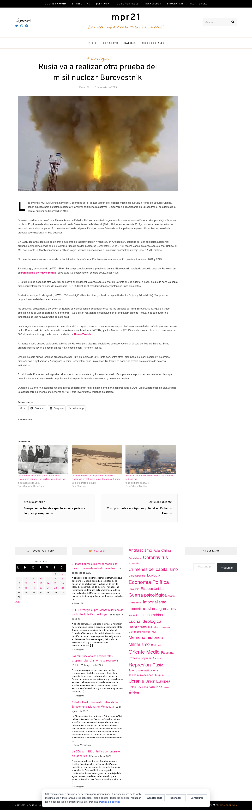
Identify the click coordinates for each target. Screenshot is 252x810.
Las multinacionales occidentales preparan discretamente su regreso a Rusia (95, 661)
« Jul (18, 602)
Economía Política (149, 581)
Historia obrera (135, 602)
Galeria (130, 43)
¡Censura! (103, 4)
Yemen (166, 687)
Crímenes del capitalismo (153, 569)
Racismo (157, 658)
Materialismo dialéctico (159, 627)
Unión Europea (157, 681)
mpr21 (126, 17)
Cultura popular (137, 575)
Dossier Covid (55, 4)
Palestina (167, 652)
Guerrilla (171, 595)
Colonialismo (135, 558)
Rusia (158, 664)
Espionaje (134, 589)
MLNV (153, 645)
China (166, 550)
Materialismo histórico (139, 631)
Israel (174, 609)
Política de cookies (109, 801)
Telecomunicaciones (141, 675)
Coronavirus (155, 557)
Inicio (92, 43)
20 (41, 588)
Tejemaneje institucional (144, 670)
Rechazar (175, 797)
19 (34, 588)
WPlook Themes (228, 805)
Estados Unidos (152, 588)
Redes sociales (153, 43)
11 (26, 583)
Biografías (175, 4)
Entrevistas (81, 4)
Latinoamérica (151, 614)
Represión (140, 664)
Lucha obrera (138, 626)
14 (48, 583)
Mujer (160, 645)
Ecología (153, 575)
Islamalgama (158, 608)
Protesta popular (140, 658)
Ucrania (136, 680)
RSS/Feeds (99, 551)
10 (19, 583)
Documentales (128, 4)
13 (41, 583)
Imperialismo (154, 602)
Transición (153, 4)
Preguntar (227, 568)
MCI (154, 631)
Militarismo (139, 644)
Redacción (84, 87)
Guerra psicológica (148, 594)
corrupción (134, 563)
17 (19, 588)
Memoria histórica (146, 637)
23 (62, 588)
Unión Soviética (138, 687)
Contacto (110, 43)
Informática (137, 608)
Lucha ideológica (145, 621)
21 (48, 588)
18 (26, 588)
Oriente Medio (144, 651)
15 (55, 583)
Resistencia (198, 4)
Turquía (159, 675)
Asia (157, 550)
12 (34, 583)
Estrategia (97, 59)
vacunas (155, 686)
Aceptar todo (154, 797)
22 (55, 588)
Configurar (196, 797)
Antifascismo (140, 550)
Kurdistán (133, 615)
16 (63, 583)
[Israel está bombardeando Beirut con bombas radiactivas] (150, 459)
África (134, 693)
